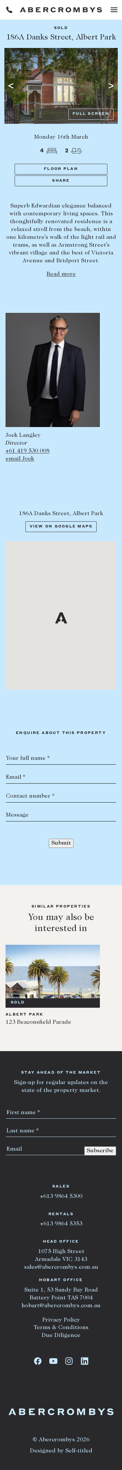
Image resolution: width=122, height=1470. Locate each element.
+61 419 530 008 (27, 451)
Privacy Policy (61, 1320)
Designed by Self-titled (61, 1451)
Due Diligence (61, 1336)
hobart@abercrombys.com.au (61, 1306)
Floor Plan (61, 169)
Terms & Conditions (61, 1328)
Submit (61, 843)
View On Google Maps (61, 526)
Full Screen (91, 114)
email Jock (20, 459)
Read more (61, 274)
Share (61, 181)
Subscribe (100, 1151)
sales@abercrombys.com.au (61, 1267)
